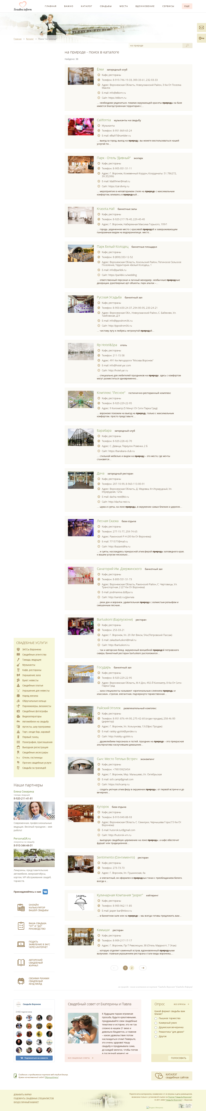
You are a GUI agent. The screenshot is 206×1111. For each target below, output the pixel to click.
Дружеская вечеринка (171, 1027)
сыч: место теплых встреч (117, 759)
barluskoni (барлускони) (115, 619)
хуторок (103, 806)
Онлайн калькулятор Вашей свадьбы (38, 907)
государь (104, 667)
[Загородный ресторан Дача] (81, 480)
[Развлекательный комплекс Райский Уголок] (81, 714)
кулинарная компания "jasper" (120, 895)
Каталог (86, 6)
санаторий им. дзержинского (119, 569)
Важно (68, 6)
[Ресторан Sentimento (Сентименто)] (81, 864)
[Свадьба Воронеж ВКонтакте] (45, 891)
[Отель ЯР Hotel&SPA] (81, 351)
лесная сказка (108, 521)
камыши (103, 930)
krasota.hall (106, 208)
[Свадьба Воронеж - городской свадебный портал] (185, 1107)
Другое (163, 1036)
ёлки (100, 69)
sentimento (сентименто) (116, 857)
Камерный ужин (168, 1023)
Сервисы (168, 6)
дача (100, 473)
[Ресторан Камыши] (81, 936)
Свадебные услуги (31, 643)
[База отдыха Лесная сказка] (81, 527)
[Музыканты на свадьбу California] (81, 127)
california (104, 120)
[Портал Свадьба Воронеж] (23, 6)
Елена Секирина (24, 791)
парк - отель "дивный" (114, 158)
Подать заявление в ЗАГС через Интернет (39, 944)
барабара (104, 430)
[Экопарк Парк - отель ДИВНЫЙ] (81, 164)
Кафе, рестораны (111, 74)
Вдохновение (145, 6)
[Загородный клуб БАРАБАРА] (81, 437)
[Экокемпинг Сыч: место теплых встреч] (81, 765)
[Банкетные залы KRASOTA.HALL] (81, 215)
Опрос (159, 1004)
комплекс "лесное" (111, 392)
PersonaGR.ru (22, 838)
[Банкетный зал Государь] (81, 674)
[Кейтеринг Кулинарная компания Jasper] (81, 902)
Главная (50, 6)
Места (124, 6)
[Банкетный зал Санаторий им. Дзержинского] (81, 575)
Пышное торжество (169, 1018)
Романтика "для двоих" (171, 1032)
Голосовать (178, 1057)
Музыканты (108, 125)
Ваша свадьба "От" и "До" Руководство (37, 926)
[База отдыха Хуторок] (81, 813)
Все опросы (179, 1004)
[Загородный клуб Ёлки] (81, 76)
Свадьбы (106, 6)
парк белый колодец (112, 246)
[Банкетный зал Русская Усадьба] (81, 304)
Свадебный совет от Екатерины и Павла (99, 1004)
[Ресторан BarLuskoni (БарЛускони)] (81, 626)
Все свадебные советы (79, 1058)
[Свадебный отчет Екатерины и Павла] (83, 1028)
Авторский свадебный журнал (36, 962)
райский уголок (109, 708)
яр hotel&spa (107, 345)
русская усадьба (109, 297)
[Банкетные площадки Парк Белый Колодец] (81, 253)
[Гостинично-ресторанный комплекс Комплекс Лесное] (81, 399)
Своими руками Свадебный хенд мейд (39, 981)
